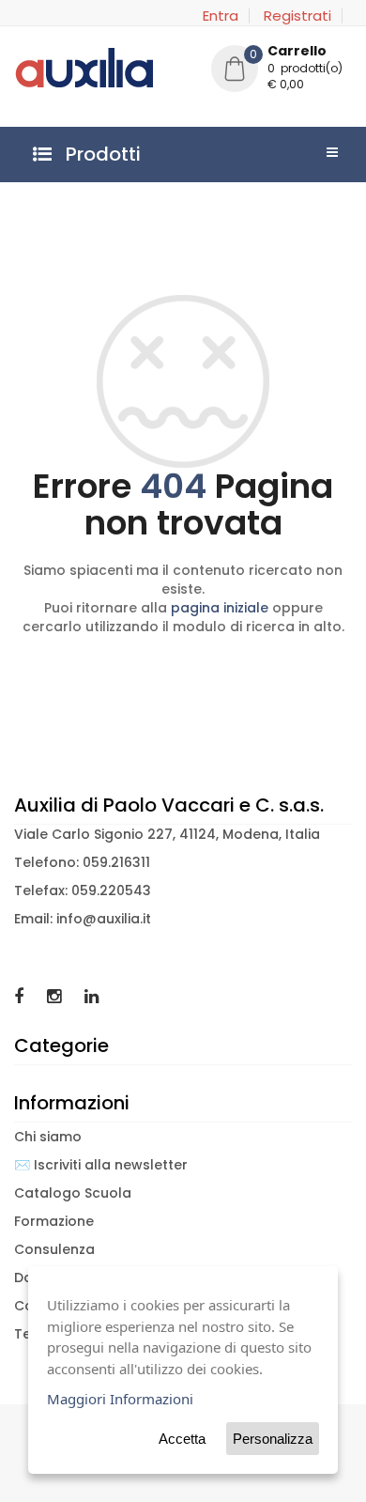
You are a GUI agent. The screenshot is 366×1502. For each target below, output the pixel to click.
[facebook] (21, 996)
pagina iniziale (219, 607)
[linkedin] (91, 996)
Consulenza (54, 1249)
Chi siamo (48, 1136)
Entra (220, 15)
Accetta (182, 1439)
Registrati (297, 15)
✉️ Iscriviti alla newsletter (101, 1164)
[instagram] (56, 996)
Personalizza (273, 1439)
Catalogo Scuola (72, 1193)
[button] (281, 70)
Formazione (54, 1221)
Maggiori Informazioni (120, 1398)
